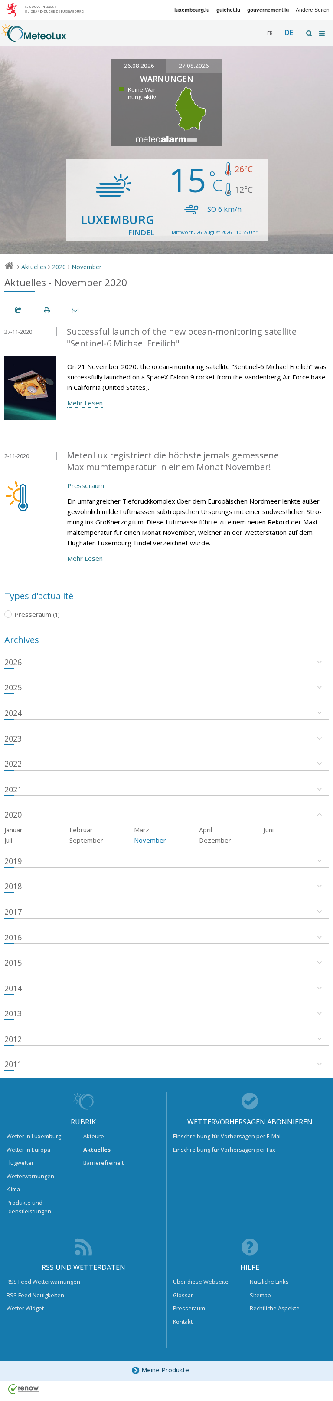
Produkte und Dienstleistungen (29, 1207)
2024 (13, 713)
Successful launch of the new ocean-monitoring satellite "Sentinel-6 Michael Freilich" (182, 337)
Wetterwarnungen (30, 1176)
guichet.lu (228, 10)
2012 (13, 1039)
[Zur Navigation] (322, 33)
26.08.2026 (139, 65)
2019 (13, 861)
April (205, 829)
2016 (13, 937)
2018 (13, 886)
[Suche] (309, 33)
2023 (13, 738)
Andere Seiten (313, 10)
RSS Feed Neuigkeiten (35, 1295)
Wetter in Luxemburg (34, 1136)
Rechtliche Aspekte (275, 1308)
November (86, 267)
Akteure (93, 1136)
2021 (13, 789)
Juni (269, 829)
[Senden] (76, 310)
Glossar (183, 1295)
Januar (13, 829)
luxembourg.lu (191, 10)
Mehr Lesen (85, 403)
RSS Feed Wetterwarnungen (43, 1282)
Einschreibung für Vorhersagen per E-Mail (227, 1136)
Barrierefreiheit (103, 1163)
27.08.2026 (194, 65)
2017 (13, 912)
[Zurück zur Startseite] (33, 37)
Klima (13, 1189)
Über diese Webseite (201, 1282)
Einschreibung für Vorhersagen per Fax (224, 1150)
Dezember (215, 840)
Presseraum (85, 485)
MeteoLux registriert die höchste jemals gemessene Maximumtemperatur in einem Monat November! (173, 461)
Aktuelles (33, 267)
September (86, 840)
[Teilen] (18, 310)
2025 (13, 687)
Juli (8, 840)
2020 (59, 267)
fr (270, 33)
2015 (13, 962)
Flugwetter (20, 1163)
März (141, 829)
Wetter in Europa (28, 1150)
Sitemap (260, 1295)
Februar (81, 829)
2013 (13, 1013)
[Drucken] (47, 310)
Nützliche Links (269, 1282)
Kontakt (183, 1321)
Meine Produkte (165, 1369)
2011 (13, 1064)
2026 (13, 662)
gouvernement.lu (268, 10)
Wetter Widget (25, 1308)
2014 (13, 988)
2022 (13, 763)
